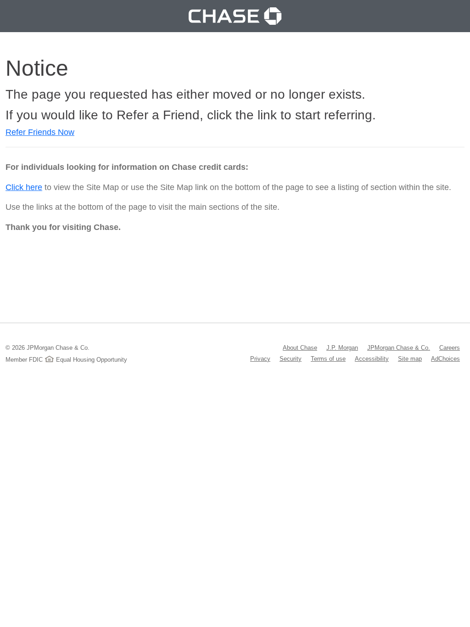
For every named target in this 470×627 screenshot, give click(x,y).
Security (291, 358)
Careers (449, 347)
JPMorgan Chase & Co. (398, 347)
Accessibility (372, 358)
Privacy (260, 358)
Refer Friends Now (40, 132)
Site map (410, 358)
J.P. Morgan (342, 347)
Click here (24, 187)
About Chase (300, 347)
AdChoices (445, 358)
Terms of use (328, 358)
